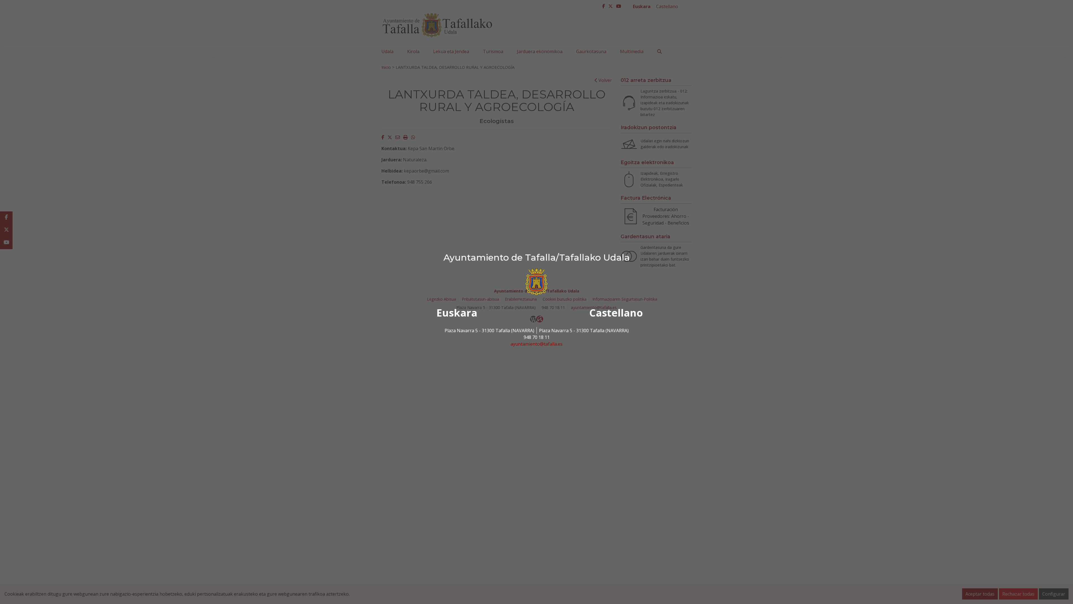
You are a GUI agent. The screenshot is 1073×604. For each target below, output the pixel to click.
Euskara (456, 313)
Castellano (616, 313)
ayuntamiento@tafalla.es (536, 344)
